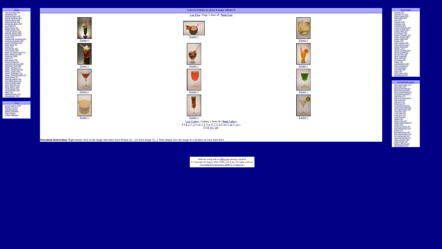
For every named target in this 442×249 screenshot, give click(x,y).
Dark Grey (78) (399, 102)
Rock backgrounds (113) (402, 134)
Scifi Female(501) (400, 67)
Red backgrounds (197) (402, 132)
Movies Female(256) (401, 52)
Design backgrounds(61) (402, 98)
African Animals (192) (12, 22)
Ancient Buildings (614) (13, 18)
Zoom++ (84, 40)
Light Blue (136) (400, 111)
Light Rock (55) (400, 117)
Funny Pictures (10, 113)
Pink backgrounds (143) (402, 128)
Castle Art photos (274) (13, 31)
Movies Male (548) (401, 54)
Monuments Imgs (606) (13, 66)
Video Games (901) (401, 73)
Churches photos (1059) (13, 33)
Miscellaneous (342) (12, 96)
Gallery (229, 121)
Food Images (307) (11, 48)
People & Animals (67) (402, 126)
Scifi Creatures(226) (401, 66)
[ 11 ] (237, 124)
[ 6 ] (209, 124)
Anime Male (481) (400, 18)
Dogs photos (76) (11, 45)
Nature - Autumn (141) (13, 67)
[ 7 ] (214, 124)
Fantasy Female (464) (401, 37)
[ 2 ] (188, 124)
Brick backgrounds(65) (402, 90)
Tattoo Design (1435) (12, 86)
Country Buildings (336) (13, 43)
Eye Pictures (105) (400, 33)
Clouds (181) (9, 37)
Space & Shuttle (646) (13, 83)
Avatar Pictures (406, 10)
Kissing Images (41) (12, 62)
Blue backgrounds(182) (402, 88)
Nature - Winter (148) (12, 71)
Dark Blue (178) (400, 96)
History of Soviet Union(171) (15, 52)
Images (16, 10)
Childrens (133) (399, 24)
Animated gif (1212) (401, 14)
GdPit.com (224, 159)
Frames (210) (398, 41)
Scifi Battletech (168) (401, 64)
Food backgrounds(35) (402, 106)
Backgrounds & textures (405, 82)
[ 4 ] (199, 124)
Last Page (195, 14)
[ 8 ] (220, 124)
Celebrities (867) (400, 26)
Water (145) (9, 92)
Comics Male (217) (401, 31)
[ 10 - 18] (213, 127)
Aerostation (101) (11, 14)
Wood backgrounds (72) (402, 138)
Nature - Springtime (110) (14, 69)
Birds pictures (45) (11, 28)
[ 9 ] (225, 124)
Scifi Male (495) (400, 69)
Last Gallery (192, 121)
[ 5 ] (204, 124)
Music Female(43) (400, 56)
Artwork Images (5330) (13, 106)
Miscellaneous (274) (401, 145)
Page (227, 14)
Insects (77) (9, 58)
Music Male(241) (400, 58)
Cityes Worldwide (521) (13, 35)
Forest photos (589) (12, 50)
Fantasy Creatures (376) (402, 35)
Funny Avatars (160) (401, 43)
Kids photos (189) (11, 60)
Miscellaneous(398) (401, 75)
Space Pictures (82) (401, 142)
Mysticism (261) (400, 60)
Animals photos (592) (12, 20)
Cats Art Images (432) (12, 12)
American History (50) (12, 16)
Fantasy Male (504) (401, 39)
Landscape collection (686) (14, 64)
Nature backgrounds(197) (403, 123)
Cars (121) (398, 20)
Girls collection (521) (401, 45)
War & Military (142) (12, 90)
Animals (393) (399, 12)
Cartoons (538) (399, 22)
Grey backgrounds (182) (402, 109)
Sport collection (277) (12, 85)
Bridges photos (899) (12, 29)
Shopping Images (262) (13, 79)
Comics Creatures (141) (402, 28)
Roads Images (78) (11, 77)
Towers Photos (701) (12, 88)
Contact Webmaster (11, 115)
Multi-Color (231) (400, 121)
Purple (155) (398, 130)
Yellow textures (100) (401, 140)
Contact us (238, 164)
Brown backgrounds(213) (403, 92)
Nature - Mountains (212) (14, 73)
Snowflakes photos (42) (13, 81)
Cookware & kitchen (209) (14, 41)
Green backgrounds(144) (402, 107)
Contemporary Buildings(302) (15, 39)
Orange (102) (398, 125)
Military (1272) (399, 48)
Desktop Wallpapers (12, 111)
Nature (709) (398, 62)
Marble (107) (398, 119)
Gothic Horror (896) (401, 47)
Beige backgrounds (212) (403, 85)
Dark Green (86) (399, 100)
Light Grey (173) (400, 115)
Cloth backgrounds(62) (402, 94)
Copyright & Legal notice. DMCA (216, 164)
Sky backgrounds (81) (402, 136)
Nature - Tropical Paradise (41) (15, 75)
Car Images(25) (10, 26)
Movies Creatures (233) (402, 50)
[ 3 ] (194, 124)
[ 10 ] (231, 124)
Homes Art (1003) (11, 56)
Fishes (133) (9, 47)
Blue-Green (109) (400, 86)
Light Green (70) (400, 113)
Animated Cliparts (11, 109)
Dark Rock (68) (399, 104)
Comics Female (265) (401, 29)
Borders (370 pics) (11, 107)
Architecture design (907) (13, 24)
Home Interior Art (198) (13, 54)
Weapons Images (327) (13, 94)
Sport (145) (398, 71)
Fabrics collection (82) (402, 144)
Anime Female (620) (401, 16)
